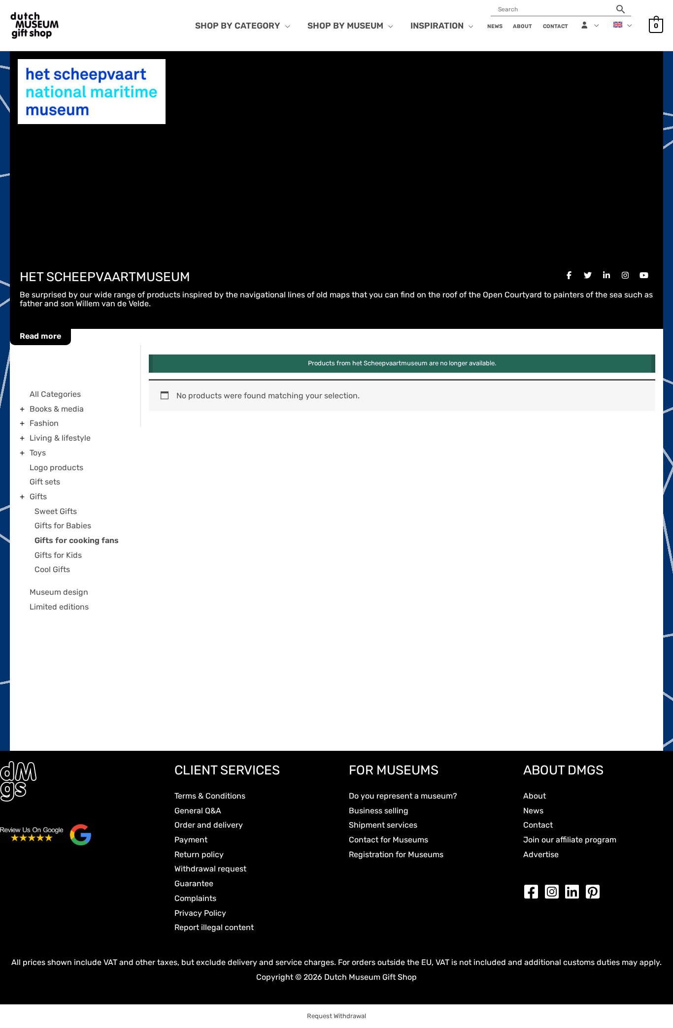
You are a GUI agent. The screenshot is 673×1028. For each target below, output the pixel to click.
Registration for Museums (396, 854)
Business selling (378, 810)
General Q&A (197, 810)
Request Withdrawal (336, 1016)
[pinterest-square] (595, 892)
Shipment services (383, 825)
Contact (538, 825)
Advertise (541, 854)
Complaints (195, 898)
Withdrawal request (210, 868)
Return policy (199, 854)
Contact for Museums (388, 839)
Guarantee (193, 883)
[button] (285, 26)
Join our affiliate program (569, 839)
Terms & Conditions (209, 796)
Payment (190, 839)
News (533, 810)
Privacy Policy (200, 913)
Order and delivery (208, 825)
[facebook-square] (533, 892)
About (534, 796)
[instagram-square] (554, 892)
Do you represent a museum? (403, 796)
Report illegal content (214, 927)
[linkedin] (574, 892)
